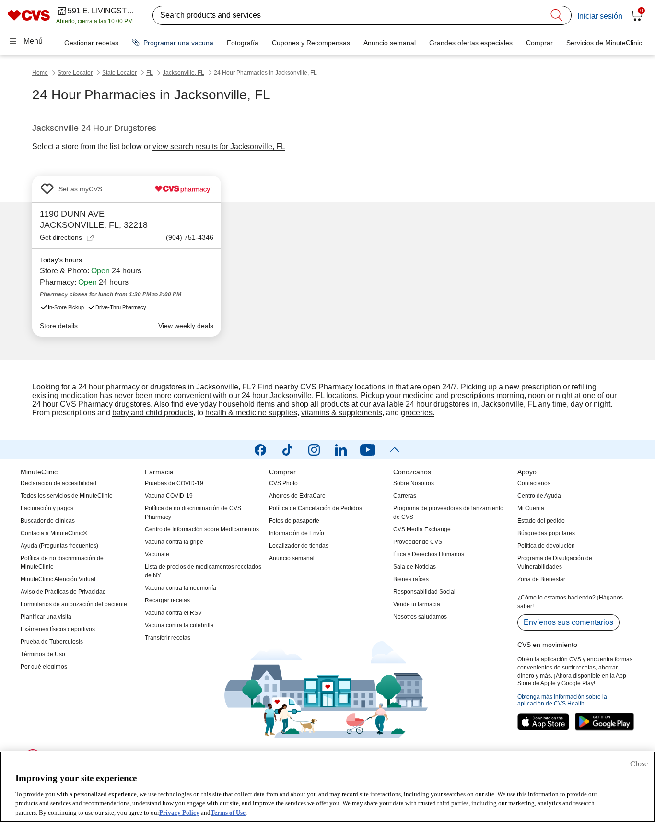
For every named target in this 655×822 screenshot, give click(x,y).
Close (639, 764)
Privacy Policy (179, 812)
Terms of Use (228, 812)
